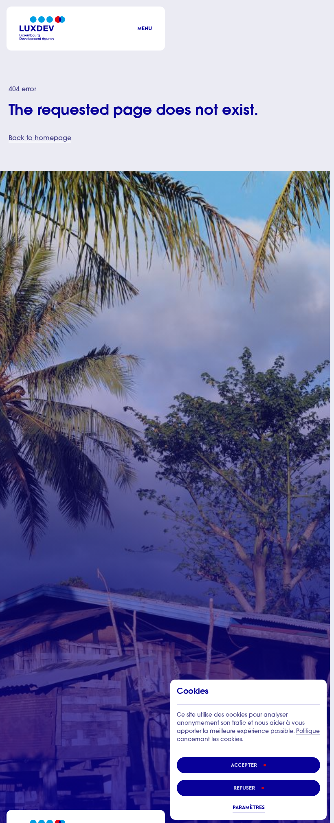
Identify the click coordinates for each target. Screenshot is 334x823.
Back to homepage (40, 138)
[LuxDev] (42, 28)
